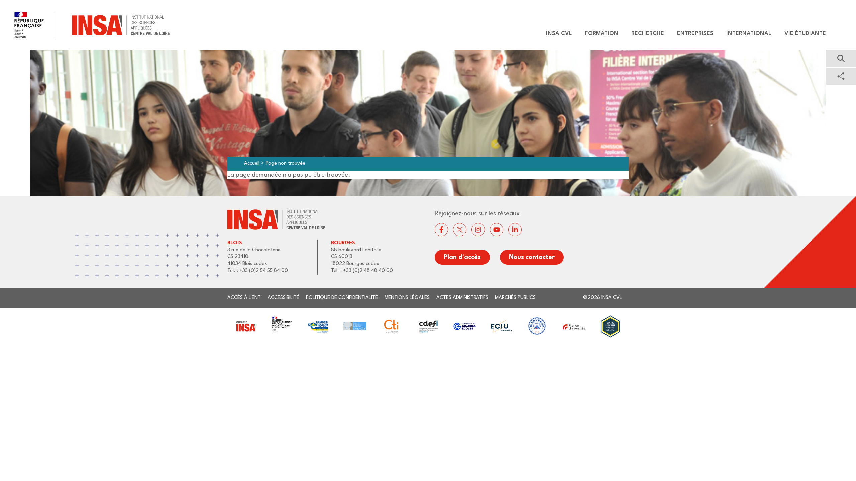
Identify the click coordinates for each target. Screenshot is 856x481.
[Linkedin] (515, 229)
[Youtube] (496, 229)
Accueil (251, 163)
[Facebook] (441, 229)
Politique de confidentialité (342, 297)
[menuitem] (556, 34)
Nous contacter (532, 257)
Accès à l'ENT (244, 297)
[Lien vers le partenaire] (245, 326)
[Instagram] (478, 229)
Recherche (647, 33)
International (748, 33)
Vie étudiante (805, 33)
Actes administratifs (462, 297)
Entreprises (695, 33)
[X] (459, 229)
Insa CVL (559, 33)
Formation (601, 33)
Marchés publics (515, 297)
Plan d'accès (462, 257)
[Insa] (85, 25)
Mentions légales (407, 297)
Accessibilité (283, 297)
